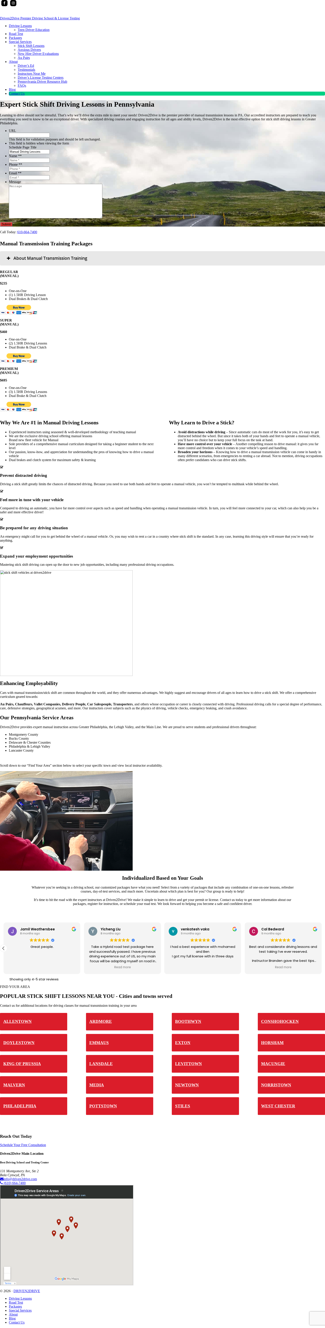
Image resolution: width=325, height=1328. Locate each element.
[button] (3, 948)
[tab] (162, 258)
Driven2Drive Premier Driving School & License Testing (40, 18)
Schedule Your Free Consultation (23, 1145)
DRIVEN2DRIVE (26, 1291)
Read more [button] (122, 967)
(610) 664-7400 (14, 1183)
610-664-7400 (27, 232)
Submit (6, 224)
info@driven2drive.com (20, 1179)
